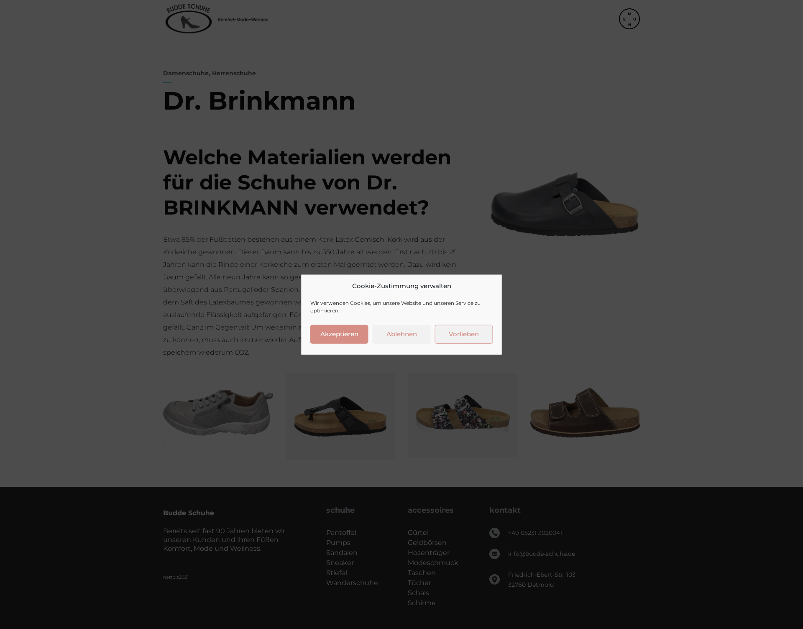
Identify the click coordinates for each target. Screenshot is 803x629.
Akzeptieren (339, 334)
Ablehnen (401, 334)
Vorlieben (464, 334)
